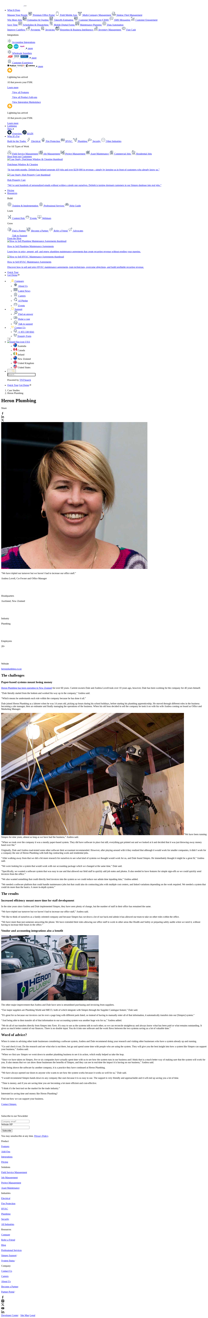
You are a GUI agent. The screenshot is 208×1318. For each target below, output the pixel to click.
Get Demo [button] (12, 275)
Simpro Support (8, 1255)
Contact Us (6, 1271)
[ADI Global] (10, 58)
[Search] (11, 371)
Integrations (6, 1156)
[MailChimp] (30, 66)
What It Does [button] (13, 10)
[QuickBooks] (10, 48)
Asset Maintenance (10, 1188)
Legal (32, 1315)
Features (5, 1146)
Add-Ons (5, 1151)
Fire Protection (8, 1203)
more (30, 48)
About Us (6, 1281)
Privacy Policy (41, 1136)
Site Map (24, 1315)
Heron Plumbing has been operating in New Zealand (26, 688)
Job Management (9, 1177)
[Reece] (17, 58)
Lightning (12, 127)
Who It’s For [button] (13, 136)
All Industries (7, 1224)
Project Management (11, 1182)
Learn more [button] (12, 87)
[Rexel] (24, 58)
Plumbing (6, 1214)
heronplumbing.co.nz (11, 669)
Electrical (5, 1198)
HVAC (4, 1208)
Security (5, 1219)
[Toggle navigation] (25, 5)
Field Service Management (14, 1172)
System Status (8, 1260)
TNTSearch (25, 380)
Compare (5, 1234)
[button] (15, 281)
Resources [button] (12, 193)
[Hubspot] (21, 66)
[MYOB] (22, 48)
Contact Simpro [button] (9, 1104)
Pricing (10, 190)
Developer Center (9, 1315)
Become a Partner (9, 1286)
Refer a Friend (8, 1240)
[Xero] (16, 48)
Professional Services (11, 1250)
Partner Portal (7, 1292)
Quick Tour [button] (12, 272)
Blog (3, 1245)
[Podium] (12, 66)
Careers (5, 1276)
